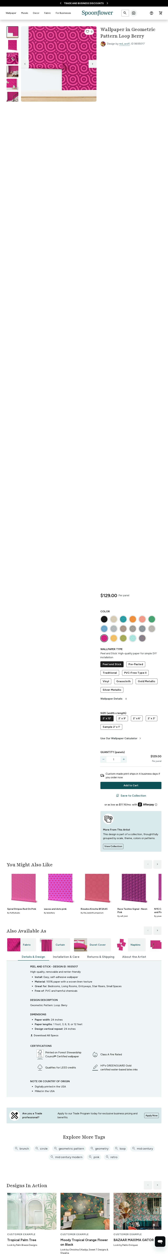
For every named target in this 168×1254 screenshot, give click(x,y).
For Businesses (63, 13)
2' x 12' (107, 718)
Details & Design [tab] (33, 957)
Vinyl (106, 681)
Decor (36, 13)
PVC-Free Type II (135, 672)
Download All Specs (44, 1035)
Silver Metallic (112, 689)
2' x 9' (122, 718)
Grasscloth (123, 681)
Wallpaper (11, 13)
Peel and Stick (112, 664)
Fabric (47, 13)
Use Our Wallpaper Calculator (121, 738)
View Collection (113, 846)
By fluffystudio (13, 913)
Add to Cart (131, 785)
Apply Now (152, 1115)
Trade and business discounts (84, 3)
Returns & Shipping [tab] (100, 957)
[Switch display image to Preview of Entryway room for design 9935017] (12, 98)
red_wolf (124, 43)
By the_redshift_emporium (92, 913)
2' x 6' (137, 718)
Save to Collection (131, 796)
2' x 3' (151, 718)
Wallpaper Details (114, 699)
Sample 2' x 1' (111, 726)
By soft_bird (122, 916)
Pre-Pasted (135, 664)
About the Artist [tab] (134, 957)
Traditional (110, 672)
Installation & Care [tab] (66, 957)
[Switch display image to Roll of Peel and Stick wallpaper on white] (12, 45)
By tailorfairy (49, 913)
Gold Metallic (146, 681)
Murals (24, 13)
